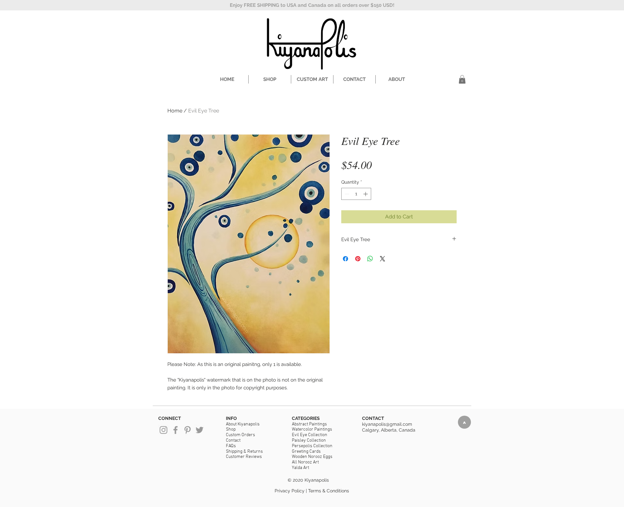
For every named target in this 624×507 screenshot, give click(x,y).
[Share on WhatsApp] (370, 259)
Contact (233, 440)
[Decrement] (346, 194)
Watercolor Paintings (312, 429)
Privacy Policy (290, 490)
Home (174, 111)
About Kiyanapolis (243, 424)
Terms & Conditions (328, 490)
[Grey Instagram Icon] (163, 430)
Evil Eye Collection (309, 435)
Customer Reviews (244, 457)
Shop (231, 429)
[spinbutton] (356, 194)
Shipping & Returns (244, 451)
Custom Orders (240, 435)
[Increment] (366, 194)
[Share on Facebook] (345, 259)
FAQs (231, 446)
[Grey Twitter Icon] (199, 430)
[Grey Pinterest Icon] (187, 430)
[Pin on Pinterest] (358, 259)
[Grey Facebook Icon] (175, 430)
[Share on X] (382, 259)
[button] (462, 79)
